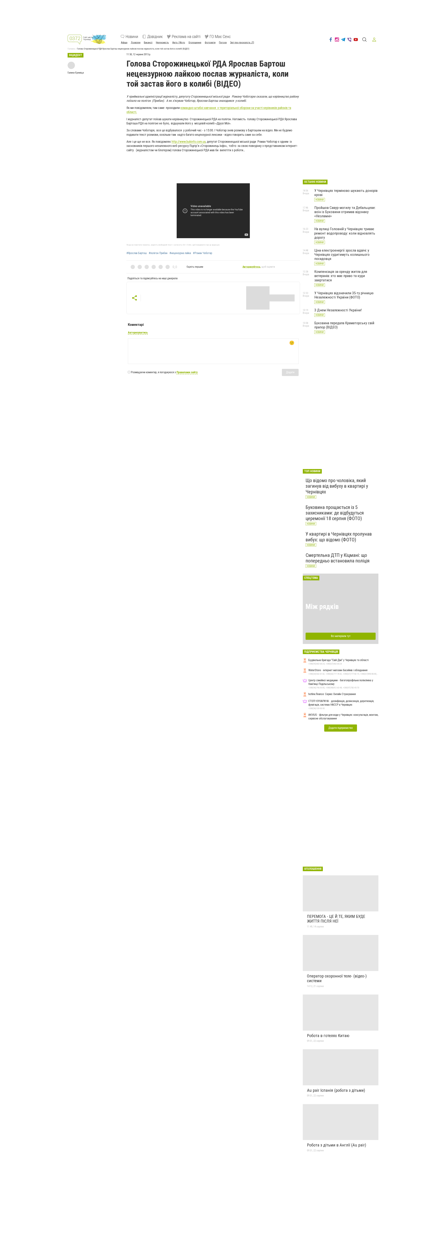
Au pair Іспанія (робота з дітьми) (336, 1090)
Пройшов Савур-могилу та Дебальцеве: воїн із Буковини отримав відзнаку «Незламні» (344, 212)
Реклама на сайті (186, 36)
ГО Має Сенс (220, 36)
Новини (132, 36)
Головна (71, 49)
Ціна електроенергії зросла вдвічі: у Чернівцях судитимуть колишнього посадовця (342, 254)
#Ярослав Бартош (136, 253)
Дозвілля (135, 42)
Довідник (155, 36)
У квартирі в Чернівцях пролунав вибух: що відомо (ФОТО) (339, 536)
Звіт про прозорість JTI (242, 42)
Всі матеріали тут (341, 636)
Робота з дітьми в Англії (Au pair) (336, 1145)
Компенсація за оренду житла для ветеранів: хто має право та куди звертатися (340, 276)
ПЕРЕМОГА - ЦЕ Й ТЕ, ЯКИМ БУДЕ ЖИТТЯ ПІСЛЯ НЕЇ (336, 919)
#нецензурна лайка (180, 253)
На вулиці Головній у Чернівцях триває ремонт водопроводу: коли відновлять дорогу (344, 233)
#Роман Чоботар (202, 253)
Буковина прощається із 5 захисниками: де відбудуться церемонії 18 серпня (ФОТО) (335, 512)
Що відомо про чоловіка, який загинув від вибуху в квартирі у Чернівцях (337, 486)
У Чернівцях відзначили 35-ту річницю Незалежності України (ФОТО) (344, 295)
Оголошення (195, 42)
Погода (223, 42)
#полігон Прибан (158, 253)
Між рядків (322, 607)
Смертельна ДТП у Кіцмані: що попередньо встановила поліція (338, 558)
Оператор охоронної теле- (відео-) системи (337, 978)
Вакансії (148, 42)
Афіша (124, 42)
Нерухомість (162, 42)
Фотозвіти (210, 42)
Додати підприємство (340, 728)
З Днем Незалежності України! (338, 310)
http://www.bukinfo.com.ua (189, 141)
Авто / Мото (178, 42)
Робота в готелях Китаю (328, 1035)
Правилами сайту (187, 372)
